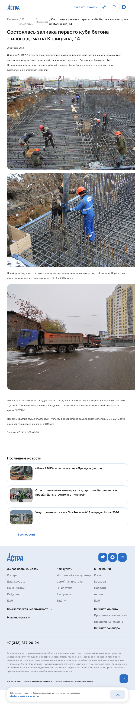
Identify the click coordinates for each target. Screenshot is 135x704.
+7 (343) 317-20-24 (23, 642)
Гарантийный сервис (108, 621)
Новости (100, 588)
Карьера (100, 581)
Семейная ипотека (70, 581)
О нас (98, 575)
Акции (98, 594)
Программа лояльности (110, 615)
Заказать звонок (85, 7)
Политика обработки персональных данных (74, 681)
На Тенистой (16, 588)
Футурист (14, 575)
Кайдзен (13, 594)
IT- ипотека (64, 588)
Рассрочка (64, 594)
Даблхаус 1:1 (16, 581)
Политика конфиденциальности (38, 681)
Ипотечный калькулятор (74, 575)
